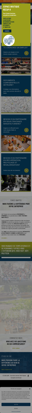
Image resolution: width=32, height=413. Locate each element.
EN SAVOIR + (7, 31)
